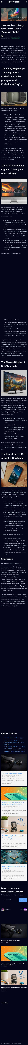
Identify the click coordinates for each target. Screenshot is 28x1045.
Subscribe (22, 899)
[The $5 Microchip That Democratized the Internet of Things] (14, 825)
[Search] (26, 2)
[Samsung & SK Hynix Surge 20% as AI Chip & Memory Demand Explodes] (14, 794)
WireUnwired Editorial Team (9, 775)
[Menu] (1, 2)
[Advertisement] (14, 271)
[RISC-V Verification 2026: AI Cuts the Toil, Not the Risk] (14, 857)
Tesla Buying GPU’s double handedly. (14, 746)
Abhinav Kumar (6, 839)
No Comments (12, 776)
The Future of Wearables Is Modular (12, 773)
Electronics (15, 38)
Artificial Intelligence (7, 871)
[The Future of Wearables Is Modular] (14, 762)
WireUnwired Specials (12, 841)
